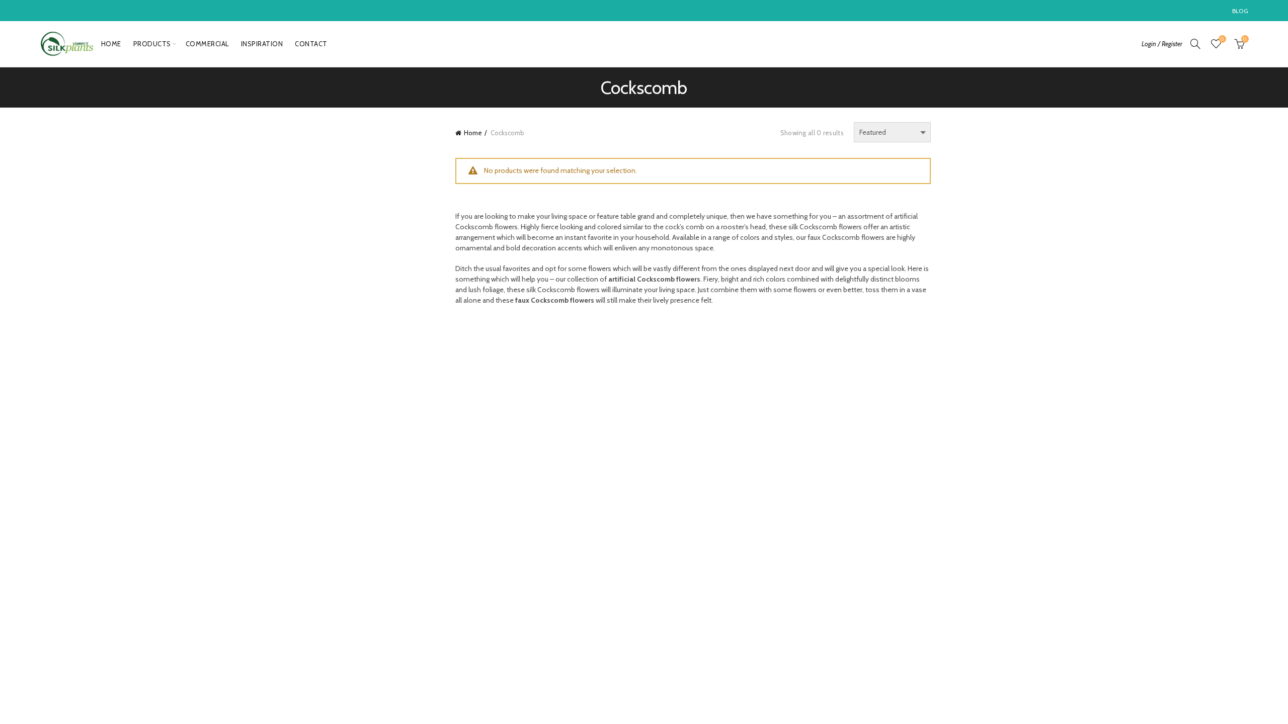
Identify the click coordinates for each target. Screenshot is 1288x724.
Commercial (207, 44)
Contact (311, 44)
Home (111, 44)
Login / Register (1162, 44)
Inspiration (262, 44)
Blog (1240, 11)
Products (152, 44)
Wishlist (1222, 39)
